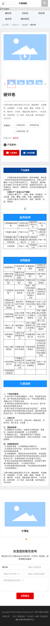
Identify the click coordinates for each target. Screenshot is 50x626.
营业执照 (44, 616)
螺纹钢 (34, 531)
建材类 (8, 13)
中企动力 (30, 616)
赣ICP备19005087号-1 (25, 619)
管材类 (25, 13)
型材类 (41, 13)
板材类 (8, 19)
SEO (14, 616)
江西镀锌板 (12, 177)
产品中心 (15, 25)
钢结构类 (25, 19)
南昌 (37, 616)
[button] (21, 539)
